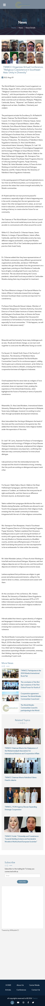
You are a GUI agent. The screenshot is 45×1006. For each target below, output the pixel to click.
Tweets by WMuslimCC (10, 930)
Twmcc (35, 998)
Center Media (34, 985)
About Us (20, 985)
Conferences (21, 989)
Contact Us (36, 989)
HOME (8, 985)
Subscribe (22, 881)
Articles (8, 989)
